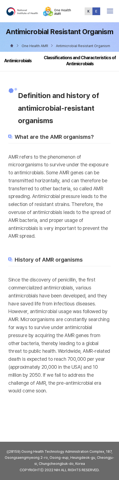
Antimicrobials (18, 60)
